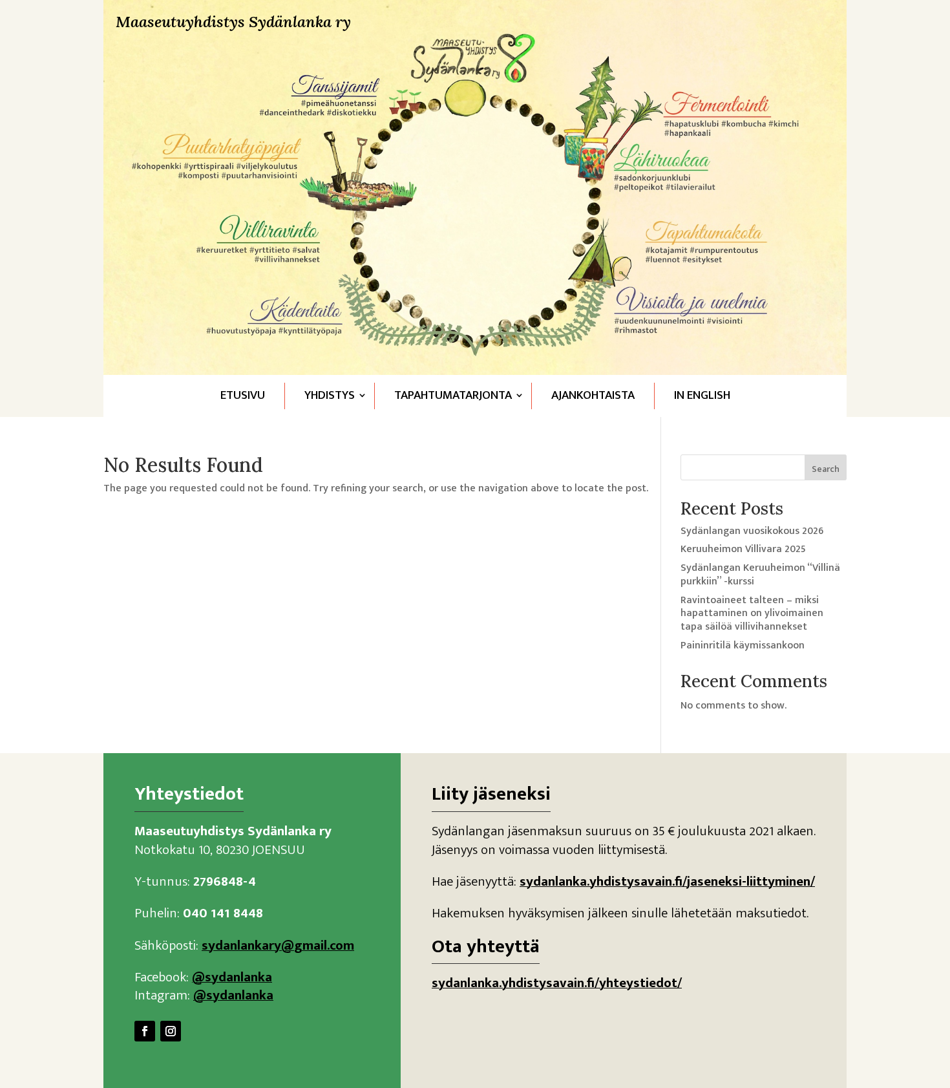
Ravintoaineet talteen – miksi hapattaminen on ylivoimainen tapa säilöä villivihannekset (752, 614)
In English (702, 395)
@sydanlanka (232, 977)
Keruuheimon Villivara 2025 (743, 549)
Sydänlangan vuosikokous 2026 (752, 531)
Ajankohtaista (593, 395)
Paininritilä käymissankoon (743, 645)
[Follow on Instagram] (170, 1031)
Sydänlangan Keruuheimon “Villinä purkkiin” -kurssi (760, 574)
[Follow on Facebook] (144, 1031)
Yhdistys (329, 395)
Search (825, 469)
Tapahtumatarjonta (453, 395)
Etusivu (242, 395)
